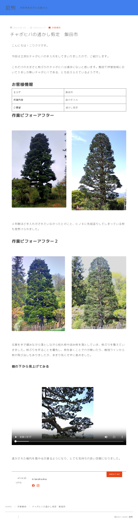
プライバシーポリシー (32, 516)
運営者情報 (10, 516)
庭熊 (11, 8)
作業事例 (56, 28)
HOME (8, 506)
